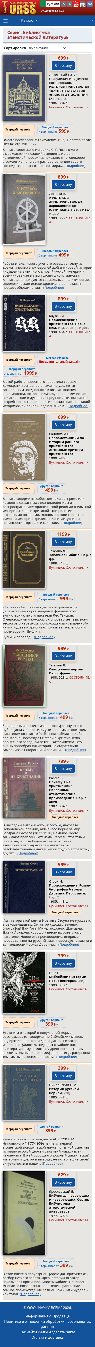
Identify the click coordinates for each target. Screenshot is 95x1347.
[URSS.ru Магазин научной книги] (18, 7)
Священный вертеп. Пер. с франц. (66, 671)
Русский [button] (53, 4)
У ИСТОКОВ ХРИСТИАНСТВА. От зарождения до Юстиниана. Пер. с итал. (70, 205)
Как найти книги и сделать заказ (48, 1332)
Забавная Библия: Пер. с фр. (70, 557)
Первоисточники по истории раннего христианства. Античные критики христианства (66, 446)
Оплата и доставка (47, 1337)
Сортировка (15, 48)
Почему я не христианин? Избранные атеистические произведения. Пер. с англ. (67, 792)
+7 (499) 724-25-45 (52, 11)
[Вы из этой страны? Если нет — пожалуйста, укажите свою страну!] (43, 3)
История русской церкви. (64, 1091)
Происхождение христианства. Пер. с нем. (69, 323)
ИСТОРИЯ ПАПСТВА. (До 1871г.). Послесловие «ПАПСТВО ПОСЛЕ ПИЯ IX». (69, 92)
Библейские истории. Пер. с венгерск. (68, 978)
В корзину (63, 65)
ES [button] (63, 4)
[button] (76, 4)
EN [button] (69, 4)
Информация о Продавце (47, 1316)
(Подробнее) (75, 165)
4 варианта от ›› (55, 130)
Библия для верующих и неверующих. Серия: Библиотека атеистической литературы (69, 1203)
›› (59, 360)
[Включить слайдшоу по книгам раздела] (72, 47)
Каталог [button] (28, 20)
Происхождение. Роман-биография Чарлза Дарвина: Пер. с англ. (70, 891)
